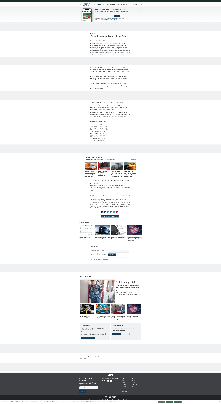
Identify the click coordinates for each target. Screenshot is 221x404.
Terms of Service (112, 19)
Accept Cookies (178, 401)
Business (92, 33)
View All (126, 334)
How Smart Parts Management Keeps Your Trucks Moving (103, 174)
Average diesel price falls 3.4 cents (85, 238)
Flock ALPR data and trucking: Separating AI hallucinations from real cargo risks (118, 318)
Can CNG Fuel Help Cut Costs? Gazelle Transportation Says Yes (116, 175)
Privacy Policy (106, 19)
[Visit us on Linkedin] (108, 380)
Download (117, 334)
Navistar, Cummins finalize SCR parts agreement (102, 238)
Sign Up (83, 391)
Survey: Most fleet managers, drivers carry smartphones (118, 238)
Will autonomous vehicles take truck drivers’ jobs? (103, 317)
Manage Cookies (121, 399)
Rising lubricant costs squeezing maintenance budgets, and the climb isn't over (86, 318)
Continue (111, 254)
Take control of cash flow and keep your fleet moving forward (130, 175)
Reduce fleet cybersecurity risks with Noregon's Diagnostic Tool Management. (134, 239)
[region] (110, 402)
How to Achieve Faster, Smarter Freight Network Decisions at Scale (91, 175)
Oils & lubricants (84, 314)
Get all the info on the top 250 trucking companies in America (92, 328)
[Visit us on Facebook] (102, 380)
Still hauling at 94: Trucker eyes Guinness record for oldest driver (128, 285)
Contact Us (128, 399)
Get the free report (88, 337)
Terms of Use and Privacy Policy (113, 18)
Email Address (111, 248)
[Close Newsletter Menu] (141, 9)
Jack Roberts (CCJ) (94, 39)
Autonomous (99, 314)
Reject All (169, 401)
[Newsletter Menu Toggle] (141, 4)
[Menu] (80, 4)
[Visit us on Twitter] (105, 380)
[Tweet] (114, 212)
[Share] (108, 212)
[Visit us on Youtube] (111, 380)
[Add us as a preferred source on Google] (105, 212)
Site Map (133, 399)
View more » (133, 159)
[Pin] (117, 212)
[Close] (219, 402)
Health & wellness (120, 279)
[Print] (102, 212)
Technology (113, 314)
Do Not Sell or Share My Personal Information (108, 399)
